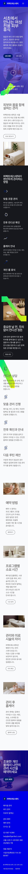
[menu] (23, 3)
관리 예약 (8, 56)
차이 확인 (10, 669)
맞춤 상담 (8, 354)
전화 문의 (19, 56)
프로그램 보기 (9, 136)
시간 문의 (10, 602)
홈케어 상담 (11, 732)
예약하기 (10, 532)
